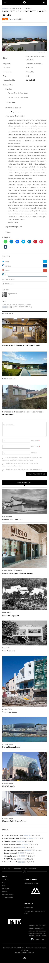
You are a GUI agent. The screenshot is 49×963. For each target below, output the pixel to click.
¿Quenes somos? (7, 897)
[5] (10, 8)
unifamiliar (21, 304)
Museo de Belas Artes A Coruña (14, 821)
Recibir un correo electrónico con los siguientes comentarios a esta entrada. (20, 464)
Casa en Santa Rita (11, 862)
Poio (3, 648)
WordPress (24, 950)
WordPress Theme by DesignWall (24, 952)
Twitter (7, 261)
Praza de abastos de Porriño (13, 519)
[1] (3, 8)
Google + (7, 270)
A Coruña (5, 744)
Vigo (5, 19)
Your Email (34, 446)
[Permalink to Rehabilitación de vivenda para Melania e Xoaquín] (24, 330)
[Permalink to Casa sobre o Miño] (24, 364)
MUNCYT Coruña (8, 786)
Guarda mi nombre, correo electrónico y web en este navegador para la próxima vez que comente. (22, 458)
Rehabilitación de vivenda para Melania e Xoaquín (21, 345)
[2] (5, 8)
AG (24, 958)
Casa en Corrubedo (9, 712)
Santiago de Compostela (15, 570)
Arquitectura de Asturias (31, 883)
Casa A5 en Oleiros (11, 847)
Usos (3, 886)
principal (9, 516)
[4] (8, 8)
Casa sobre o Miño (9, 379)
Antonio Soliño (12, 304)
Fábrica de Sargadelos (10, 616)
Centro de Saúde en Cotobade (14, 850)
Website (34, 452)
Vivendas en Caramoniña (12, 844)
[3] (6, 8)
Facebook (8, 266)
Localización (6, 889)
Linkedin (7, 275)
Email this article (9, 279)
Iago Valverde (12, 293)
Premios (4, 891)
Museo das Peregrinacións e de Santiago (18, 573)
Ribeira (10, 709)
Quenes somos (28, 907)
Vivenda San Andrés (11, 856)
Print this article (9, 284)
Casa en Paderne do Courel (13, 835)
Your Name (35, 440)
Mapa (4, 883)
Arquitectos (5, 880)
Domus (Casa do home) (11, 747)
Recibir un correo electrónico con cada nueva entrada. (24, 469)
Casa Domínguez (8, 651)
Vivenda (28, 304)
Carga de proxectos (8, 894)
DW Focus (24, 2)
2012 (4, 304)
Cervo (4, 612)
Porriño (4, 516)
